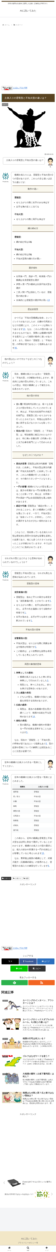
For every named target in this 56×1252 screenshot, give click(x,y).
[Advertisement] (28, 56)
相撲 (27, 878)
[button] (37, 969)
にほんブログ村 (20, 88)
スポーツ (7, 878)
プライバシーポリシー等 (28, 1243)
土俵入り (18, 878)
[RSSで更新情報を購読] (41, 982)
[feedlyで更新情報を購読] (14, 982)
